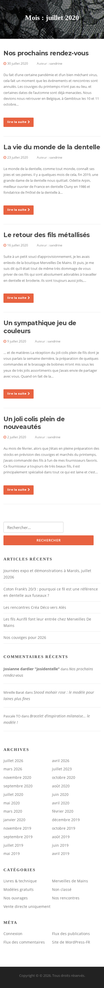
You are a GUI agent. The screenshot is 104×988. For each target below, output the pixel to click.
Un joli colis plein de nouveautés (34, 423)
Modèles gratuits (18, 889)
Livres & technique (20, 880)
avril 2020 (60, 802)
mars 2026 (12, 768)
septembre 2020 (18, 785)
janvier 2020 (14, 819)
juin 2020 (60, 794)
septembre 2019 (18, 836)
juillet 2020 (13, 794)
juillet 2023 (62, 768)
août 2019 (61, 836)
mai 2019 (11, 853)
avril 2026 (60, 760)
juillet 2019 (13, 845)
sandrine (55, 63)
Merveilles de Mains (70, 880)
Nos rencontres (65, 897)
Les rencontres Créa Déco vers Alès (34, 607)
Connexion (12, 933)
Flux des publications (71, 933)
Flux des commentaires (24, 942)
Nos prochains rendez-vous (46, 53)
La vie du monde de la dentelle (51, 147)
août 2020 (61, 785)
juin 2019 (60, 845)
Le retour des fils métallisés (46, 235)
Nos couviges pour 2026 (24, 637)
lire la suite (16, 122)
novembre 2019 (17, 828)
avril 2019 (60, 853)
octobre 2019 (63, 828)
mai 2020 (11, 802)
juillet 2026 (13, 760)
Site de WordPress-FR (71, 942)
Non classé (61, 889)
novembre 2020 (17, 777)
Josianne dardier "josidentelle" (31, 668)
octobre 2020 (63, 777)
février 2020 (62, 811)
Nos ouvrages (15, 897)
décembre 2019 (66, 819)
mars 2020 (12, 811)
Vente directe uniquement (26, 906)
